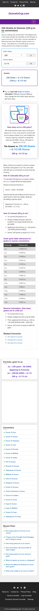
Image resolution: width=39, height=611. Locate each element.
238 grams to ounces (15, 340)
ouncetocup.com (15, 609)
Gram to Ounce (24, 91)
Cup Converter (26, 595)
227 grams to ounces (15, 337)
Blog (34, 592)
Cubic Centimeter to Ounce (15, 491)
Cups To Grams (11, 504)
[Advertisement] (19, 402)
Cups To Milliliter (12, 508)
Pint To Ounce (11, 462)
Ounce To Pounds (12, 449)
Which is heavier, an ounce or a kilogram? (20, 560)
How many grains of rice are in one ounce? (18, 532)
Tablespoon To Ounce (13, 470)
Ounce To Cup (11, 432)
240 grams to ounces (15, 343)
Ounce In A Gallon (12, 495)
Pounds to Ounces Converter (15, 599)
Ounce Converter (13, 595)
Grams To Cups (11, 512)
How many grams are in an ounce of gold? (18, 555)
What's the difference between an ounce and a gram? (20, 566)
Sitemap (32, 2)
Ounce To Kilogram (12, 441)
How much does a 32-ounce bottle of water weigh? (18, 549)
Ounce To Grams (12, 437)
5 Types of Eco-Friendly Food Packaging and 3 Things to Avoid (20, 538)
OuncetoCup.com (18, 13)
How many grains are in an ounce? (18, 543)
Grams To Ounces (12, 487)
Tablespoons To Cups (13, 517)
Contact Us (14, 2)
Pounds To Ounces (12, 466)
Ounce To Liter (11, 445)
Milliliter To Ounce (12, 474)
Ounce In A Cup (11, 500)
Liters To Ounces (12, 479)
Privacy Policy (24, 2)
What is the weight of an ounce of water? (20, 571)
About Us (5, 2)
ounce (7, 181)
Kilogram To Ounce (12, 483)
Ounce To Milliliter (12, 453)
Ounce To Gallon (11, 458)
